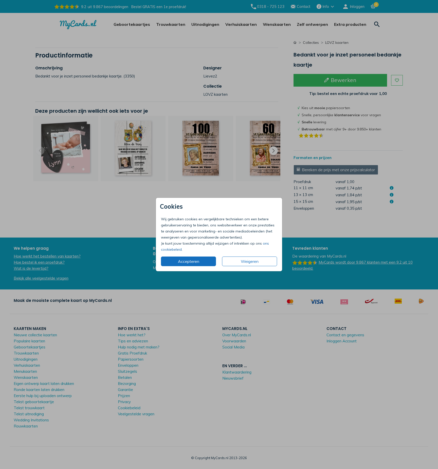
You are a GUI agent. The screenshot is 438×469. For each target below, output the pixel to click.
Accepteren (188, 261)
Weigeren (250, 261)
